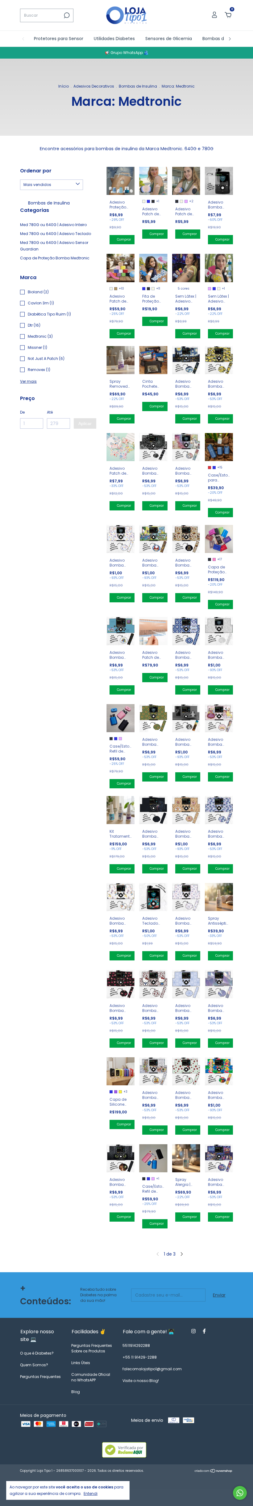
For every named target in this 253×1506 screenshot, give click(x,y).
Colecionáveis (155, 197)
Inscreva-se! (164, 222)
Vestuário (151, 205)
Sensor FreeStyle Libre (163, 172)
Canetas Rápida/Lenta (164, 189)
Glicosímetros (155, 181)
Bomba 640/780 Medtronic (155, 153)
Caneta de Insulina (160, 164)
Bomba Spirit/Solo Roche (166, 141)
